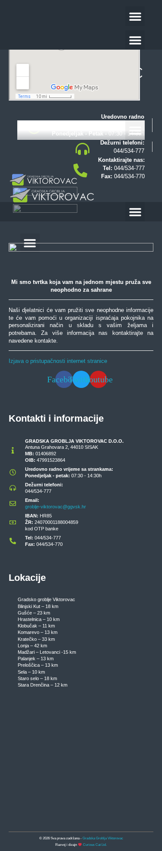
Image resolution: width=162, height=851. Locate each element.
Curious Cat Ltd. (95, 845)
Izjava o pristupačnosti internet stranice (58, 361)
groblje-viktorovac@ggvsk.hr (55, 506)
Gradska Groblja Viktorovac (103, 838)
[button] (135, 16)
